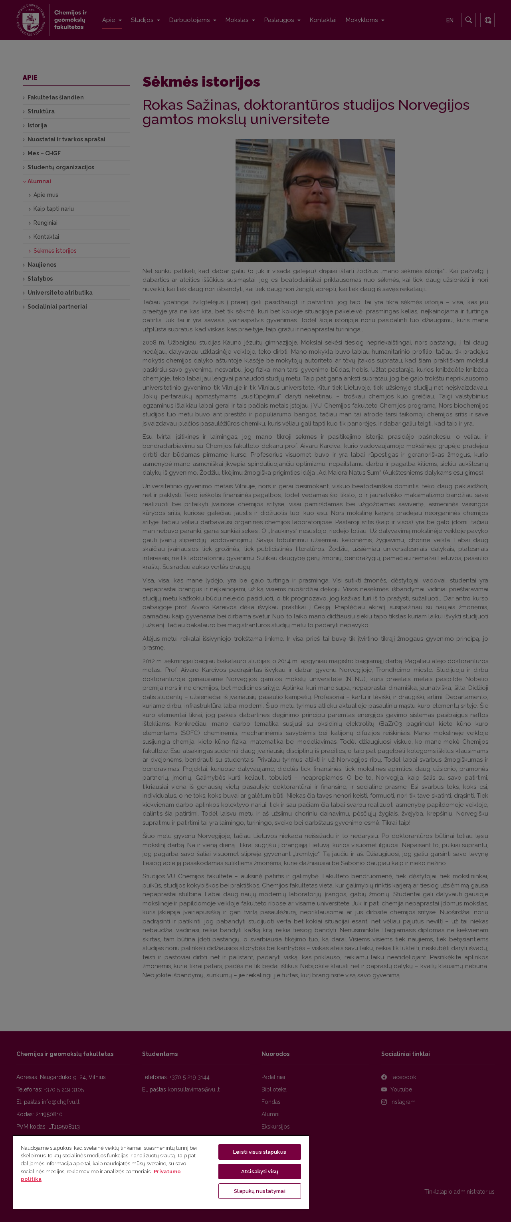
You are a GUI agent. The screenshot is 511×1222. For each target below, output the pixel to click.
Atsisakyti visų (259, 1171)
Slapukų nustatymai (259, 1191)
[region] (161, 1172)
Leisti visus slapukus (259, 1152)
